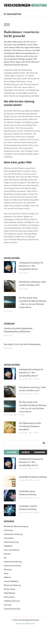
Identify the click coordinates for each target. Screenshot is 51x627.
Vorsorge (7, 605)
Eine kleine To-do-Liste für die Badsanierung (22, 344)
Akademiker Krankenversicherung (33, 476)
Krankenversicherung (13, 562)
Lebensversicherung (12, 566)
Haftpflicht (8, 546)
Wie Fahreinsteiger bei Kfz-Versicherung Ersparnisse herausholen (30, 426)
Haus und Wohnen (11, 550)
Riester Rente (9, 589)
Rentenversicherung (12, 585)
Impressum (20, 624)
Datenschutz (30, 624)
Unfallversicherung (11, 601)
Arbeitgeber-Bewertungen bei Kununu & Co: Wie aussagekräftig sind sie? (31, 265)
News (7, 25)
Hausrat (7, 554)
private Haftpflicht (11, 581)
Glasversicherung (11, 542)
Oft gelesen (11, 452)
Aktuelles (25, 452)
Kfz (5, 558)
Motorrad (8, 569)
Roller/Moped (9, 593)
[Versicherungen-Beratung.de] (25, 5)
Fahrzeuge (8, 530)
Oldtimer (7, 577)
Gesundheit (8, 538)
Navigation (14, 14)
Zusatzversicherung (12, 609)
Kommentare (39, 452)
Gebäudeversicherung (13, 534)
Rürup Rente (9, 597)
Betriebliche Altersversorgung (16, 526)
